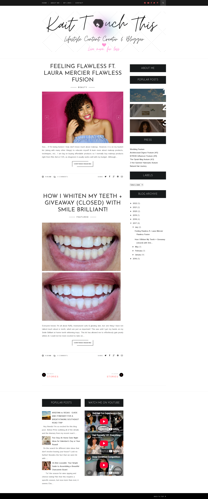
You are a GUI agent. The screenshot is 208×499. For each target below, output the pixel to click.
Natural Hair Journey (138, 166)
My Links (67, 3)
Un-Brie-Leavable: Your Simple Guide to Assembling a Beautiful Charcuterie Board (147, 127)
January (138, 254)
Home (44, 3)
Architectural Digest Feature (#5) (144, 152)
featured (83, 217)
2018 (135, 219)
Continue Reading (82, 164)
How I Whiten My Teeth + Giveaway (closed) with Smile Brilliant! (82, 203)
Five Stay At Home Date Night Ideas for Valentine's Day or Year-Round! (146, 111)
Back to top (159, 496)
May (137, 246)
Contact (79, 3)
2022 (135, 203)
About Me (55, 3)
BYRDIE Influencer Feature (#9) (143, 156)
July (136, 227)
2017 (135, 223)
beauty (82, 87)
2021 (135, 207)
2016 (135, 258)
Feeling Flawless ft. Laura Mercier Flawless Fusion (83, 73)
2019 (135, 215)
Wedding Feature (137, 149)
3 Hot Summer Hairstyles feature (144, 162)
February (138, 250)
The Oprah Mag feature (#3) (142, 159)
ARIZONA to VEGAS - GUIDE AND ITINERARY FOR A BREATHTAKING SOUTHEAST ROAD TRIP (148, 97)
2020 (135, 211)
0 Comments (62, 177)
